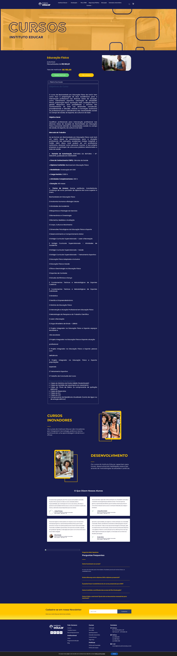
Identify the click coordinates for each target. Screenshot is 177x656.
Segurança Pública (94, 2)
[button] (60, 75)
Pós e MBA (84, 2)
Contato (89, 5)
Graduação (74, 2)
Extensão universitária (115, 2)
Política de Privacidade (100, 653)
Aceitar (114, 653)
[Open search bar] (129, 4)
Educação (104, 2)
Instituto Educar (62, 2)
